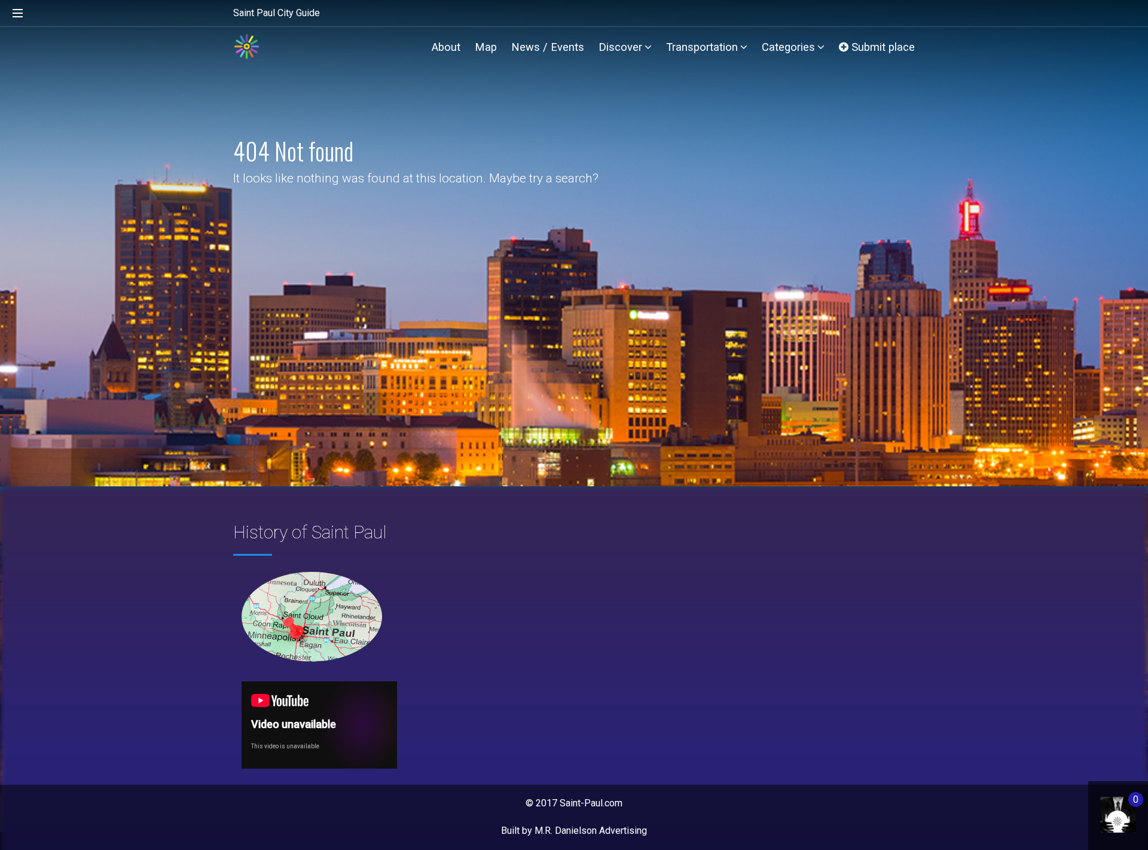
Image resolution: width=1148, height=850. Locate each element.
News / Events (547, 47)
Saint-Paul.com (591, 803)
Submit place (881, 47)
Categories (788, 47)
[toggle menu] (18, 14)
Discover (620, 47)
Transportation (702, 47)
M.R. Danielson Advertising (591, 830)
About (446, 47)
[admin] (1106, 808)
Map (486, 47)
